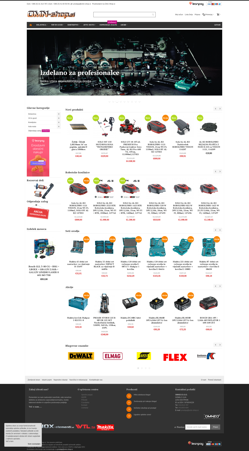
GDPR (83, 397)
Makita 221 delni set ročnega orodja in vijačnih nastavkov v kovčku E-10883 (183, 265)
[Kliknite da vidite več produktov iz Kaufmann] (207, 356)
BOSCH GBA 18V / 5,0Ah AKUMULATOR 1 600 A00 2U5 (209, 320)
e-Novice (180, 427)
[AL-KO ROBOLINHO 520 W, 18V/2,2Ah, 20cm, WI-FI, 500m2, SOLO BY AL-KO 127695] (156, 189)
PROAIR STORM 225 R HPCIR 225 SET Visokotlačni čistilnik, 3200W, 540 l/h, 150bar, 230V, (104, 322)
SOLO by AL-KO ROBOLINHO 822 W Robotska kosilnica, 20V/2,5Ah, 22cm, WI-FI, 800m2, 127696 (182, 208)
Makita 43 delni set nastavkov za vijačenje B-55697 (78, 264)
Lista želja (189, 15)
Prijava (197, 15)
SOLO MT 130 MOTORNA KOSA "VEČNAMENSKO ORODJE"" (104, 145)
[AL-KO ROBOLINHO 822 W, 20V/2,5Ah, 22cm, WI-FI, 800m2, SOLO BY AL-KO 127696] (183, 189)
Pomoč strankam (214, 380)
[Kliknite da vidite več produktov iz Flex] (175, 357)
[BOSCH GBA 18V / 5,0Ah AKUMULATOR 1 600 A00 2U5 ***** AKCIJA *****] (209, 303)
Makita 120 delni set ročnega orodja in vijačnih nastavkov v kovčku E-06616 (157, 265)
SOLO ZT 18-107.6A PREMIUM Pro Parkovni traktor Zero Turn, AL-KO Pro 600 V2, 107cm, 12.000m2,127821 (131, 148)
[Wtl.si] (85, 426)
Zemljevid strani (34, 380)
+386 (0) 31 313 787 (39, 4)
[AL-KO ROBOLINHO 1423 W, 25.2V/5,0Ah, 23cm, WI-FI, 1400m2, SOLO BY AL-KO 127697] (209, 189)
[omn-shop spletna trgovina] (52, 14)
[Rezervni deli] (44, 191)
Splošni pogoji (87, 395)
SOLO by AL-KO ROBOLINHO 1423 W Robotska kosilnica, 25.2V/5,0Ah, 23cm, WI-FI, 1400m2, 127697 (208, 208)
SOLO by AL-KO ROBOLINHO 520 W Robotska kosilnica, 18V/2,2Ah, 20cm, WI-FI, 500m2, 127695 (156, 208)
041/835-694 (183, 408)
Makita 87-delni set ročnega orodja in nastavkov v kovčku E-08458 (209, 265)
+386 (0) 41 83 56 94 (61, 4)
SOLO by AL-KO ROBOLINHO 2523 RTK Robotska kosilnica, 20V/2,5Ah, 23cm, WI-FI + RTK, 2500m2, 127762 (104, 208)
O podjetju (85, 402)
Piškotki (84, 400)
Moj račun (179, 15)
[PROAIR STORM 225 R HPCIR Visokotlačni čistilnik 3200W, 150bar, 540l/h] (104, 303)
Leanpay (84, 408)
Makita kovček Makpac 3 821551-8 (78, 319)
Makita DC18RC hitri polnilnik (130, 319)
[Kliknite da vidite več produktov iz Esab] (144, 356)
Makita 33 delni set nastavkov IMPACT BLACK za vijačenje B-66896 (104, 265)
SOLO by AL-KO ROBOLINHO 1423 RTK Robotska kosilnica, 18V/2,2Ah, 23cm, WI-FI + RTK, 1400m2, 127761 (130, 208)
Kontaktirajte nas (95, 380)
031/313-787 (183, 405)
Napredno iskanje (61, 380)
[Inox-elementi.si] (55, 426)
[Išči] (153, 14)
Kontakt (84, 405)
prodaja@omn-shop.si (82, 4)
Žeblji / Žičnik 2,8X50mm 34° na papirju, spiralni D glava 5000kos (78, 145)
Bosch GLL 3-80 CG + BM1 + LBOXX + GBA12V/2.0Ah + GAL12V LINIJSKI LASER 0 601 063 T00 (44, 271)
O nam (203, 380)
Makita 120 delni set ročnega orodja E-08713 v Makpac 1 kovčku (131, 265)
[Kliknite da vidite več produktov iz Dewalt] (81, 356)
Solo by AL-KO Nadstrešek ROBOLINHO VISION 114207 (182, 145)
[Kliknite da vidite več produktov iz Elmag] (112, 356)
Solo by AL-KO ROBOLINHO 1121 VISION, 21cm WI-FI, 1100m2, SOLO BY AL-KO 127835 (156, 146)
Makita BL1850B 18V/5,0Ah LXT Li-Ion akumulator (182, 320)
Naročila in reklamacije (78, 380)
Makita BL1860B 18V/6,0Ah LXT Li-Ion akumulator (156, 320)
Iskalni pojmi (47, 380)
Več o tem (9, 441)
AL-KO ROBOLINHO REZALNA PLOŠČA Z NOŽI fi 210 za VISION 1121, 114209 (209, 145)
